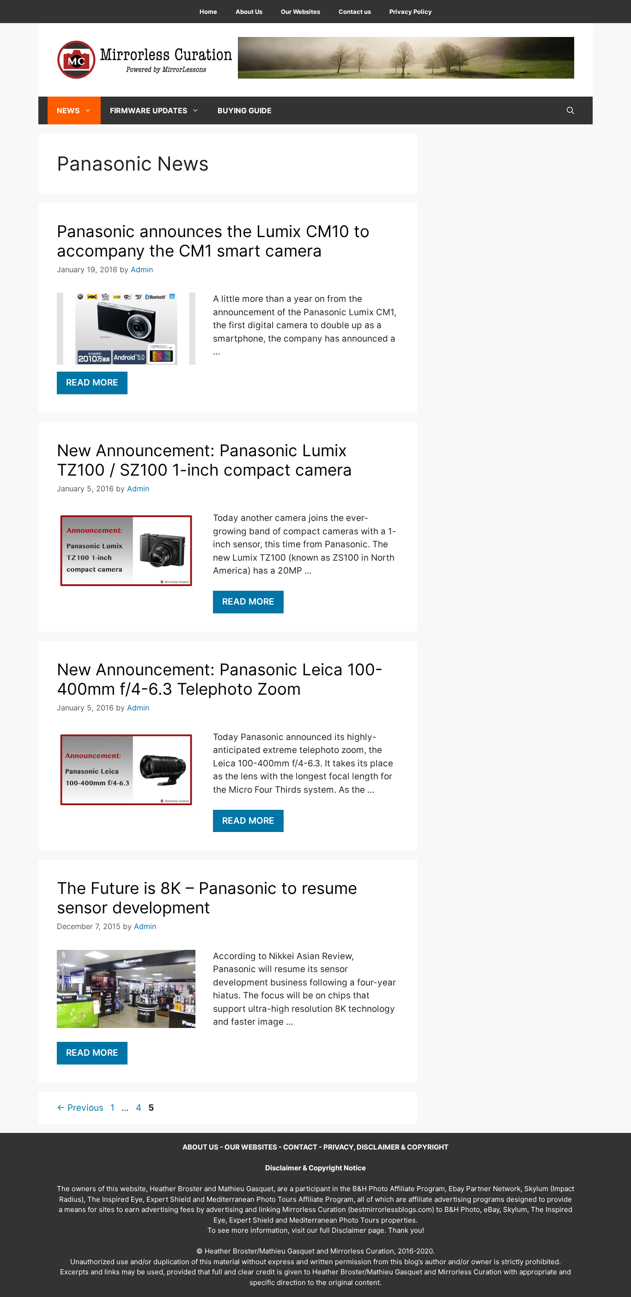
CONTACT (300, 1147)
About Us (249, 11)
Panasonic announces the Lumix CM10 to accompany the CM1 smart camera (213, 240)
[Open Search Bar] (570, 110)
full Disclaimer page (352, 1230)
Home (208, 11)
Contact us (355, 11)
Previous (80, 1107)
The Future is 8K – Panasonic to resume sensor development (207, 897)
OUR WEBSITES (250, 1147)
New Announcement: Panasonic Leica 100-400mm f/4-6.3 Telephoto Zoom (219, 679)
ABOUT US (200, 1147)
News (68, 110)
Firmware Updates (148, 110)
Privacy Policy (410, 11)
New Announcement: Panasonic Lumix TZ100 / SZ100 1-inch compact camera (204, 459)
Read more (92, 382)
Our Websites (300, 11)
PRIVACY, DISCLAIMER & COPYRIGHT (386, 1147)
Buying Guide (245, 110)
